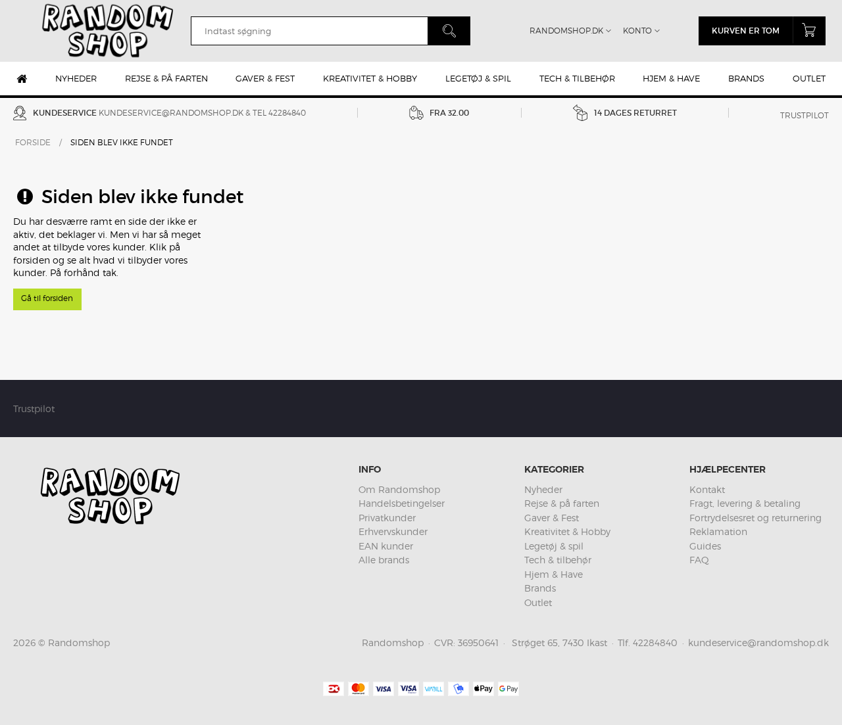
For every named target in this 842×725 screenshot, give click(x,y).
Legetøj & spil (478, 78)
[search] (309, 30)
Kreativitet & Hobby (370, 78)
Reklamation (718, 531)
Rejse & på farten (166, 78)
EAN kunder (386, 545)
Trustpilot (804, 115)
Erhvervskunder (393, 531)
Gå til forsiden (47, 298)
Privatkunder (387, 517)
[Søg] (449, 30)
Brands (746, 78)
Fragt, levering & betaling (745, 503)
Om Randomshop (399, 489)
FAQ (699, 559)
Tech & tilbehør (577, 78)
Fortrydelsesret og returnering (755, 517)
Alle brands (384, 559)
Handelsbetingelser (402, 503)
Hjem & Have (671, 78)
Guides (705, 545)
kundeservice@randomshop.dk (171, 113)
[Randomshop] (109, 31)
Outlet (809, 78)
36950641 (478, 642)
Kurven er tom (746, 30)
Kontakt (707, 489)
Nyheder (76, 78)
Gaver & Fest (265, 78)
